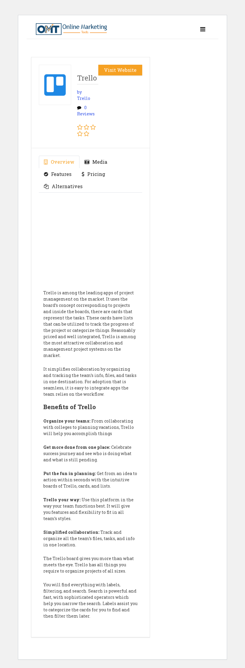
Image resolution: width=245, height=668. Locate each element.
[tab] (59, 162)
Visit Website (120, 70)
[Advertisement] (90, 245)
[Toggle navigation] (202, 29)
